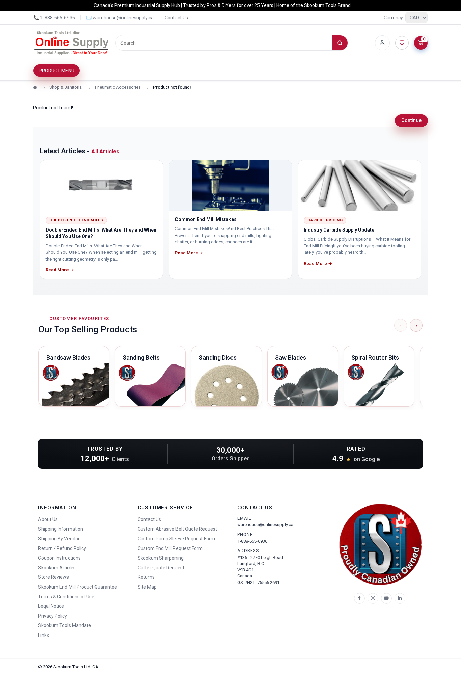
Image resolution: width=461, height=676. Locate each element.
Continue (411, 120)
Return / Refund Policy (62, 548)
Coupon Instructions (59, 558)
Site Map (147, 587)
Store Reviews (53, 577)
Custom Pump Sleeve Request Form (176, 538)
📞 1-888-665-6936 (54, 17)
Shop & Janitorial (66, 87)
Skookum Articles (57, 567)
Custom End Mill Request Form (170, 548)
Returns (146, 577)
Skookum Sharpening (161, 558)
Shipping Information (60, 529)
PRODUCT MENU (56, 70)
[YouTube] (386, 598)
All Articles (105, 151)
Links (43, 635)
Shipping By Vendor (59, 538)
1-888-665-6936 (252, 541)
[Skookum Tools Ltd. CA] (71, 42)
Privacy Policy (52, 616)
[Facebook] (359, 598)
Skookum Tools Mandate (64, 625)
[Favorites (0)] (402, 43)
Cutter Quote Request (161, 567)
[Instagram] (373, 598)
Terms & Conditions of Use (66, 596)
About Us (48, 519)
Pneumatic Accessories (118, 87)
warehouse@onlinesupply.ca (265, 524)
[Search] (340, 42)
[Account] (382, 42)
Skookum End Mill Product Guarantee (77, 587)
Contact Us (176, 17)
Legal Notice (51, 606)
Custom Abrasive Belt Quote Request (177, 529)
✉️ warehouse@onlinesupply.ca (120, 17)
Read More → (60, 269)
